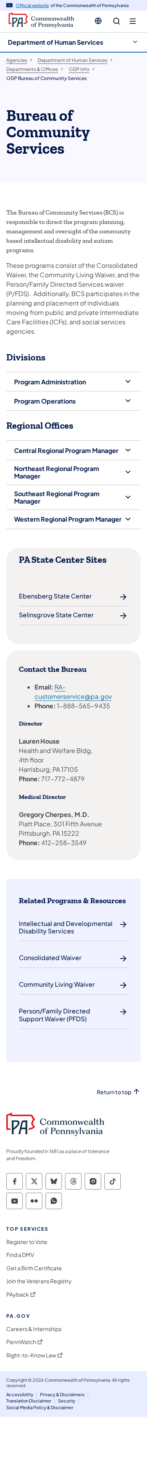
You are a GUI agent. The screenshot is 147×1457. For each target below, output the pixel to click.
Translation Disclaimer (28, 1400)
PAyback (17, 1294)
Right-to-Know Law (31, 1355)
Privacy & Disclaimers (62, 1394)
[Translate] (98, 21)
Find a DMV (20, 1254)
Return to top (114, 1092)
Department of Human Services (55, 42)
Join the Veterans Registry (39, 1281)
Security (66, 1400)
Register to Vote (26, 1242)
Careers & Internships (34, 1329)
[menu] (133, 21)
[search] (117, 21)
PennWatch (21, 1342)
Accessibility (19, 1394)
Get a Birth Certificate (34, 1268)
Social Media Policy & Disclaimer (39, 1407)
